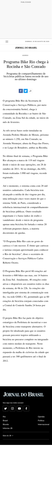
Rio (4, 417)
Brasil (5, 420)
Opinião (41, 417)
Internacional (43, 424)
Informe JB (7, 428)
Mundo (6, 424)
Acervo (25, 55)
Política (41, 420)
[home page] (26, 48)
